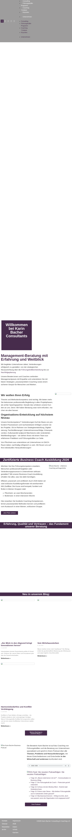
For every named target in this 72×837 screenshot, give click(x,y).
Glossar (4, 824)
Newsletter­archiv (6, 828)
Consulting (26, 1)
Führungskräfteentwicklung (32, 370)
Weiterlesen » (5, 658)
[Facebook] (5, 21)
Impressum (17, 821)
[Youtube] (14, 21)
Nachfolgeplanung (8, 372)
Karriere (15, 832)
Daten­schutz (15, 828)
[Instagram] (8, 21)
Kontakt (4, 821)
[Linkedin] (11, 21)
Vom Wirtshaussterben (48, 643)
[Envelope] (2, 21)
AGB (14, 824)
